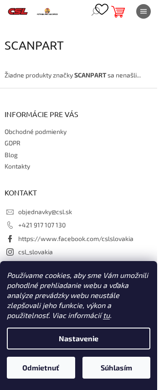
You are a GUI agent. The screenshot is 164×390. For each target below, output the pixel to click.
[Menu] (143, 11)
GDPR (12, 143)
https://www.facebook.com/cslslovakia (75, 238)
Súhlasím (116, 367)
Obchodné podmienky (36, 131)
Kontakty (17, 166)
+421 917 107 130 (42, 225)
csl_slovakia (35, 252)
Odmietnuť (40, 367)
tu (106, 315)
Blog (11, 155)
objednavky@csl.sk (45, 212)
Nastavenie (78, 338)
